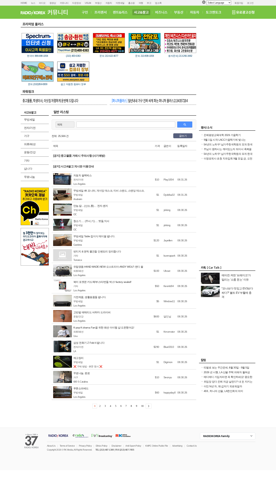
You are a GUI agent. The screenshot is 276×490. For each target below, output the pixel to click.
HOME (24, 3)
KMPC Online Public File (156, 446)
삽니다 (28, 168)
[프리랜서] (100, 12)
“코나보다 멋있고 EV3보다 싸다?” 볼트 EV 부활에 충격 (237, 292)
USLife (88, 3)
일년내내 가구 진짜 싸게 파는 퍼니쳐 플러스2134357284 (150, 100)
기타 (26, 160)
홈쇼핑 (131, 3)
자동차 (109, 3)
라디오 (42, 3)
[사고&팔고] (141, 12)
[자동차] (194, 12)
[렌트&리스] (120, 12)
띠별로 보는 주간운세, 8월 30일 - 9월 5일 (226, 367)
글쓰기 (183, 135)
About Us (51, 446)
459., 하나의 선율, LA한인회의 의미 (223, 391)
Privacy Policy (85, 446)
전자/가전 (29, 127)
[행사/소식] (227, 128)
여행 (141, 3)
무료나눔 (29, 176)
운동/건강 (29, 152)
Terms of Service (67, 446)
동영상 (53, 3)
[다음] (149, 406)
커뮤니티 (64, 3)
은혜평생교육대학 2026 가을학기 (222, 135)
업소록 (158, 3)
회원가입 (239, 3)
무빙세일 (29, 119)
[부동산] (178, 12)
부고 (149, 3)
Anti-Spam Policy (133, 446)
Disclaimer (116, 446)
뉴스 (33, 3)
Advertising (177, 446)
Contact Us (192, 446)
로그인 (250, 3)
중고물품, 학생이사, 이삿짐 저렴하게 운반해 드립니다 (50, 100)
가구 (26, 135)
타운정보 (76, 3)
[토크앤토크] (213, 12)
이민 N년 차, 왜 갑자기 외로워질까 (223, 386)
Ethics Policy (101, 446)
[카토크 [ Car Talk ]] (227, 268)
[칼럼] (227, 361)
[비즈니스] (161, 12)
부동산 (98, 3)
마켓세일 (120, 3)
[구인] (84, 12)
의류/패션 (29, 144)
